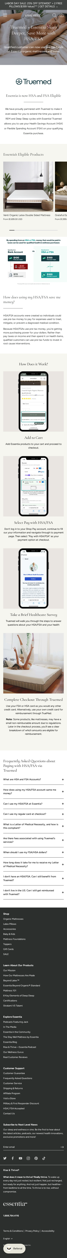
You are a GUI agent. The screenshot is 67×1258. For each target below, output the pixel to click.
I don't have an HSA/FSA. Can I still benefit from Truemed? (29, 878)
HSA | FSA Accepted (13, 1108)
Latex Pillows (9, 924)
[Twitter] (5, 1158)
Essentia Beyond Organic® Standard (21, 985)
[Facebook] (12, 1158)
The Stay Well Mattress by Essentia (21, 1037)
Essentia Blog (10, 1042)
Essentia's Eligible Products (23, 154)
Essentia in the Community (16, 1032)
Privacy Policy (32, 1231)
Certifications (10, 1000)
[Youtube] (20, 1158)
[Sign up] (62, 1147)
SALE (6, 954)
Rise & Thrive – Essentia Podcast (19, 1047)
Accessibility (47, 1231)
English (6, 1238)
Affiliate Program (11, 1093)
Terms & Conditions (13, 1231)
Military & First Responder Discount (21, 1103)
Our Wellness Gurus (13, 1052)
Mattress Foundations (14, 939)
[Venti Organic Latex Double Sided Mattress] (28, 187)
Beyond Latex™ (11, 980)
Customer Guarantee (14, 1073)
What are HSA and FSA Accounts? (22, 779)
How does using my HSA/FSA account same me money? (29, 791)
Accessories (9, 929)
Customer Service (12, 1083)
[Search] (54, 15)
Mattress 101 (9, 990)
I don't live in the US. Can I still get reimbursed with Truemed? (28, 892)
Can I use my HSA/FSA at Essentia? (22, 803)
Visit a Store (9, 1098)
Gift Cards (8, 949)
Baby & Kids (9, 934)
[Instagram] (28, 1158)
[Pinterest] (36, 1158)
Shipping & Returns (13, 1088)
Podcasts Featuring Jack (15, 1022)
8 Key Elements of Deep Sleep (18, 995)
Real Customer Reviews (15, 1057)
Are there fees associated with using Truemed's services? (29, 840)
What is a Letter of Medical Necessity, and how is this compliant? (30, 826)
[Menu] (5, 15)
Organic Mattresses (13, 919)
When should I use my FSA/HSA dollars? (25, 852)
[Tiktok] (44, 1158)
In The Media (9, 1027)
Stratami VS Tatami (13, 1005)
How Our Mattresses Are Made (19, 975)
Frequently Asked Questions (17, 1078)
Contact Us (9, 1113)
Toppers (7, 944)
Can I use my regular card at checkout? (24, 814)
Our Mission (9, 970)
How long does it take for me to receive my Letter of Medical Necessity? (31, 864)
